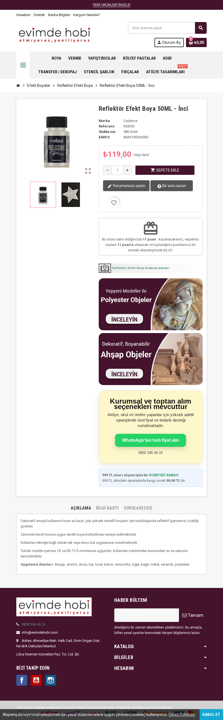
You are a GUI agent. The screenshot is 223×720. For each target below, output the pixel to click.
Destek (39, 15)
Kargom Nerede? (86, 15)
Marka (104, 121)
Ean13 (104, 137)
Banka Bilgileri (59, 15)
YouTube (36, 680)
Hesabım (23, 15)
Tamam (195, 615)
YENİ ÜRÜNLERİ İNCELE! (112, 5)
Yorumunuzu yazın (128, 186)
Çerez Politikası (182, 714)
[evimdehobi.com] (54, 34)
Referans (106, 126)
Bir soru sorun (174, 186)
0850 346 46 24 (33, 624)
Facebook (21, 680)
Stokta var (107, 132)
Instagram (50, 680)
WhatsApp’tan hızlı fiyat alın (150, 440)
